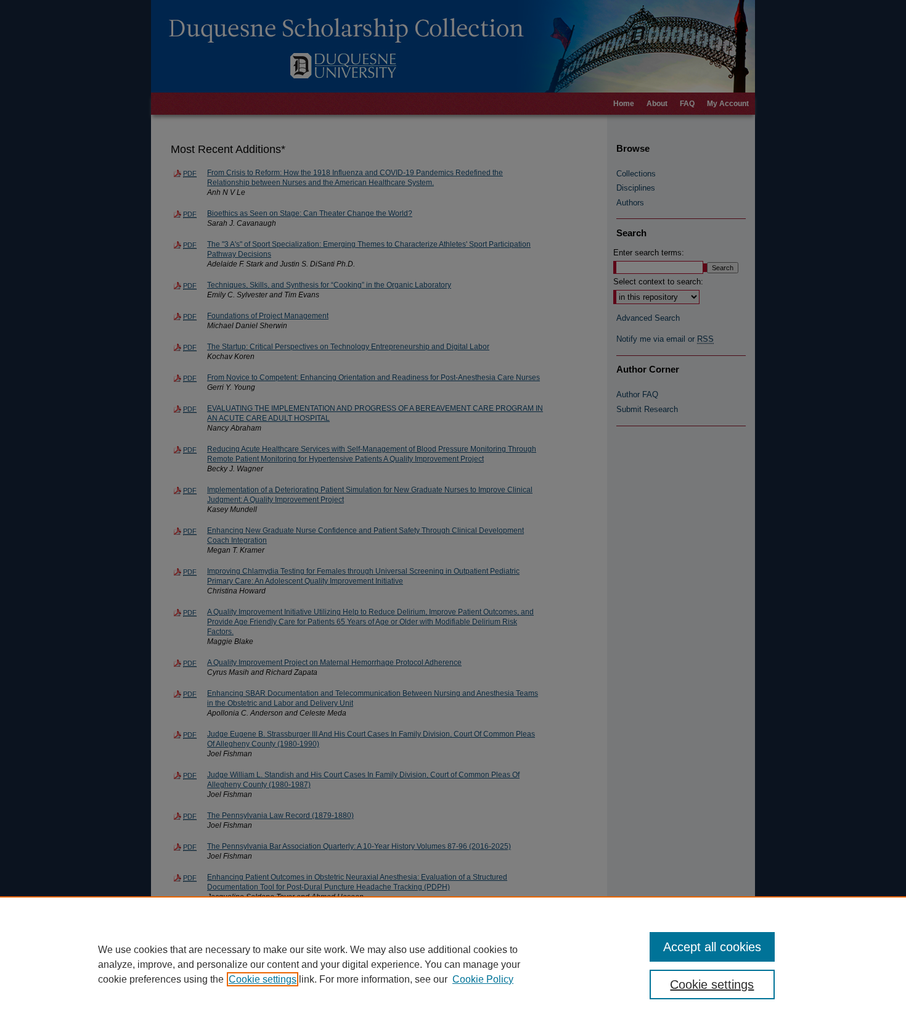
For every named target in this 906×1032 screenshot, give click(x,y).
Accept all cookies (712, 947)
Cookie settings (262, 979)
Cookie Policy (482, 979)
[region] (453, 964)
